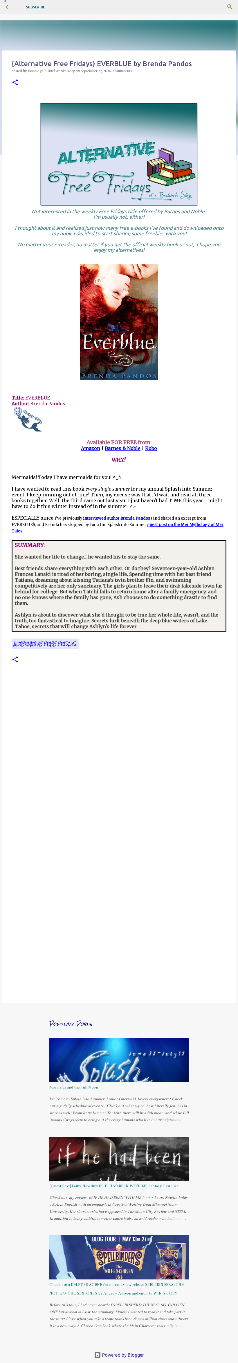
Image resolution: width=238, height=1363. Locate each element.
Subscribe (35, 7)
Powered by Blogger (122, 1354)
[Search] (229, 7)
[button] (15, 83)
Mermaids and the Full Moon (73, 1087)
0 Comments (121, 71)
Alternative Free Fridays (45, 644)
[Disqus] (119, 760)
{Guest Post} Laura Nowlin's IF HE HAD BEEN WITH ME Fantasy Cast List (113, 1186)
